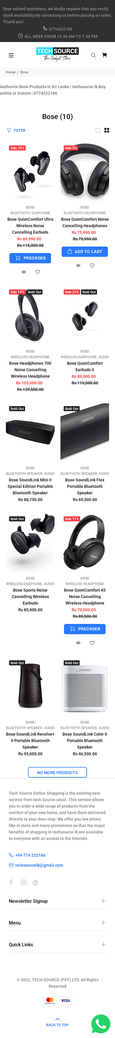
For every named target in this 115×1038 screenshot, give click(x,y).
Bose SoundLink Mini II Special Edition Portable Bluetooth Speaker (30, 486)
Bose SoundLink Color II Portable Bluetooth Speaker (85, 740)
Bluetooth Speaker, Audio (30, 474)
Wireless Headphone (30, 357)
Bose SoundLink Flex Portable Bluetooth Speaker (84, 486)
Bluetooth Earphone (30, 213)
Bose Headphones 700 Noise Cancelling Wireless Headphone (30, 370)
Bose (30, 207)
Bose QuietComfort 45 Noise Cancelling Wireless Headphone (85, 596)
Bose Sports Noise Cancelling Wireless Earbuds (30, 596)
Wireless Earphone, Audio (85, 357)
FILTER (19, 130)
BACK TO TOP (57, 1025)
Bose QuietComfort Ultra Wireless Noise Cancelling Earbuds (30, 226)
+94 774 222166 (30, 855)
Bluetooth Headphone (85, 213)
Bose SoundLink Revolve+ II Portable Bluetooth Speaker (30, 740)
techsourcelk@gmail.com (39, 865)
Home (10, 72)
